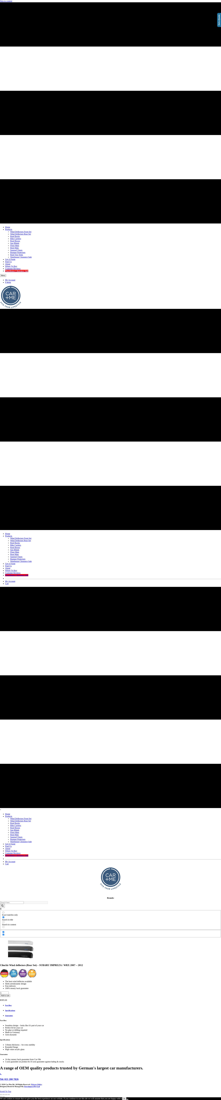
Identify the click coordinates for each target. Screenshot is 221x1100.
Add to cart (5, 996)
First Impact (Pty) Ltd (32, 1086)
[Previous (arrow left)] (1, 1096)
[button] (5, 1091)
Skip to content (6, 1)
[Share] (6, 1094)
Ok (124, 1099)
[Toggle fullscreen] (4, 1094)
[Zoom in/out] (1, 1094)
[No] (127, 1099)
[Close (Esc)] (9, 1094)
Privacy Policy (36, 1084)
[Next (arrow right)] (4, 1096)
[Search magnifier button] (2, 906)
